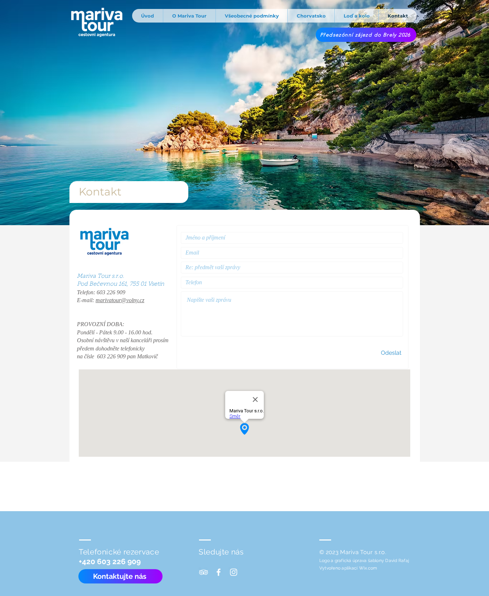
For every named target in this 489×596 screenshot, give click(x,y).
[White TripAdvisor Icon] (203, 572)
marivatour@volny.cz (120, 300)
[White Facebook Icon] (218, 572)
